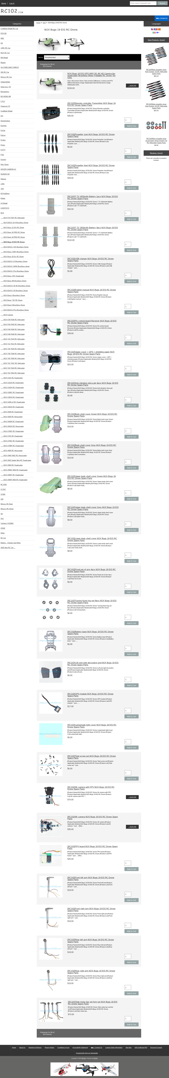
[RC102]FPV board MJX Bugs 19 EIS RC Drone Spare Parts (92, 847)
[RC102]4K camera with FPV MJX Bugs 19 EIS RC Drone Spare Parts (90, 788)
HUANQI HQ (5, 174)
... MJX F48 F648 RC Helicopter (13, 334)
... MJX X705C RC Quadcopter (12, 441)
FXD (2, 155)
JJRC (3, 184)
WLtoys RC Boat (7, 504)
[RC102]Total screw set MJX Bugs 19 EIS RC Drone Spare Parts (91, 757)
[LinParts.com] (84, 1075)
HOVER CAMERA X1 (8, 169)
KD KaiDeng (5, 193)
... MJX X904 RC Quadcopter (12, 465)
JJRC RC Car (5, 48)
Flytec (3, 145)
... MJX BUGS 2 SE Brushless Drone (14, 247)
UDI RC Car (5, 72)
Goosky (3, 159)
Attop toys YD (6, 87)
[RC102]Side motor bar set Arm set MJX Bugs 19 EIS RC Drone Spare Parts (92, 1003)
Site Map (129, 1047)
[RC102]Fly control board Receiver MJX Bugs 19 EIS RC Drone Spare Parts (91, 322)
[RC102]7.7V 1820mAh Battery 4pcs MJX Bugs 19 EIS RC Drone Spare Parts (92, 228)
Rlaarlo (3, 63)
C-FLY (3, 101)
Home (3, 3)
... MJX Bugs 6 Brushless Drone (13, 295)
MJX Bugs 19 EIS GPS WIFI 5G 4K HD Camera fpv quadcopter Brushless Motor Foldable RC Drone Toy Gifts (91, 75)
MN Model (4, 58)
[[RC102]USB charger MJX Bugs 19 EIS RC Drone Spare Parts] (50, 278)
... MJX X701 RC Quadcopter (12, 436)
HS (2, 43)
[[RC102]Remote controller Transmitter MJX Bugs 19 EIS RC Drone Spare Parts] (50, 123)
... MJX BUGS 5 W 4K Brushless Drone (15, 286)
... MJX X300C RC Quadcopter (12, 392)
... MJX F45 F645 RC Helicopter (13, 324)
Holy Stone (5, 164)
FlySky (3, 140)
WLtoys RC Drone (7, 509)
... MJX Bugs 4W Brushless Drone (13, 281)
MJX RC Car (5, 53)
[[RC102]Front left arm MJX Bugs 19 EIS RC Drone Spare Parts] (50, 897)
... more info (132, 85)
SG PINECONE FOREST (10, 67)
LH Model (4, 203)
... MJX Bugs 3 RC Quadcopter (12, 276)
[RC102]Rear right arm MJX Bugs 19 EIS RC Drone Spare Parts (91, 972)
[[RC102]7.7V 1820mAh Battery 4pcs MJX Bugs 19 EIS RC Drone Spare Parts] (50, 247)
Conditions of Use (63, 1047)
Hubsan (3, 179)
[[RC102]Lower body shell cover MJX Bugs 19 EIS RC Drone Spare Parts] (50, 558)
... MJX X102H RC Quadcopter (12, 387)
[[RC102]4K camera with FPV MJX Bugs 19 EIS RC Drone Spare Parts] (50, 806)
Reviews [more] (156, 153)
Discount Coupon (156, 1047)
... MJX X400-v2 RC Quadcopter (13, 402)
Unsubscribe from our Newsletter (87, 1053)
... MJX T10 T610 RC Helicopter (13, 339)
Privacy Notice (49, 1047)
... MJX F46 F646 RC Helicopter (13, 329)
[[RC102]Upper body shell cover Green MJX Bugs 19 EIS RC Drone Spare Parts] (50, 495)
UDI (2, 499)
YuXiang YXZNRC (7, 523)
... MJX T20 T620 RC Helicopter (13, 349)
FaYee (3, 130)
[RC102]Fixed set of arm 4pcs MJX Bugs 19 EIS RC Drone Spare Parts (91, 570)
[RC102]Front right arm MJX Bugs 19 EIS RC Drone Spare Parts (91, 909)
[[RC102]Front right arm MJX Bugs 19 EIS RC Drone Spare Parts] (50, 928)
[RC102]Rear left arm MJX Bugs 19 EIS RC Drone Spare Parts (90, 940)
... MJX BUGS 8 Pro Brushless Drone (15, 310)
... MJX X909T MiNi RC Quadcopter (14, 480)
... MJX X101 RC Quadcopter (12, 378)
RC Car (3, 538)
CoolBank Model (6, 111)
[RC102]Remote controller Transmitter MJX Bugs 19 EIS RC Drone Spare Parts (91, 104)
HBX (2, 38)
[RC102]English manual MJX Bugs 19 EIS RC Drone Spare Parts (91, 291)
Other (3, 533)
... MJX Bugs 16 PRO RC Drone (13, 232)
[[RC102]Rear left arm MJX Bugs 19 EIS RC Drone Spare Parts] (50, 959)
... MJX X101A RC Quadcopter (12, 383)
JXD (2, 189)
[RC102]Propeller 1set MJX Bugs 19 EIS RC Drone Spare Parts (91, 135)
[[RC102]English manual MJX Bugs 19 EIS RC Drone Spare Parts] (50, 309)
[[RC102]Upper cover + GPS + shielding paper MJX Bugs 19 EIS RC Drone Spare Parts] (50, 371)
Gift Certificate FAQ (141, 1047)
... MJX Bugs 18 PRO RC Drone (13, 237)
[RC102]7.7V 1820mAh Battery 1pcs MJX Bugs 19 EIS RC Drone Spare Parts (92, 197)
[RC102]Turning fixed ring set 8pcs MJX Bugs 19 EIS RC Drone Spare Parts (91, 601)
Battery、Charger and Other (11, 543)
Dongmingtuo (5, 121)
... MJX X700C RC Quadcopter (12, 431)
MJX (44, 22)
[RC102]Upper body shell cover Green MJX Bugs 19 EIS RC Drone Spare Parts (91, 477)
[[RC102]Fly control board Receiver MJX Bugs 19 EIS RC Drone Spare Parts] (50, 340)
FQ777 (3, 150)
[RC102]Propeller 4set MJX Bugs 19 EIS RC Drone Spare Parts (91, 166)
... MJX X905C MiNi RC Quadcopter (14, 470)
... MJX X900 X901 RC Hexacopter (14, 455)
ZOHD (3, 528)
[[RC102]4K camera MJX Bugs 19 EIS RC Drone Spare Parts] (50, 836)
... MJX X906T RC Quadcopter (12, 475)
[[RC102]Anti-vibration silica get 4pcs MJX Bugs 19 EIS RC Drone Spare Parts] (50, 402)
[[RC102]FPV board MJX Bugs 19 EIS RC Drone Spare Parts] (50, 866)
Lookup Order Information (113, 1047)
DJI (2, 116)
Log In (11, 3)
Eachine (3, 126)
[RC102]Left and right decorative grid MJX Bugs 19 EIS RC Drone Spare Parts (92, 663)
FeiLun (3, 135)
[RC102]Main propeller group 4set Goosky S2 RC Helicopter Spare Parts (156, 106)
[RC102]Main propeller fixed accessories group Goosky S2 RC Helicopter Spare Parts (156, 141)
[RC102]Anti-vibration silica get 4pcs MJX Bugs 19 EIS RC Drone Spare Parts (92, 384)
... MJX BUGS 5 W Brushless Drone (14, 291)
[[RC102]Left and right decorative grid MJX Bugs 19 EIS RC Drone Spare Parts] (50, 682)
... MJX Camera (7, 315)
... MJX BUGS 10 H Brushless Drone (14, 223)
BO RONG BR (6, 96)
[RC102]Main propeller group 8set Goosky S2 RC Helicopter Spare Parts (156, 72)
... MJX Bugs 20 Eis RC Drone (12, 257)
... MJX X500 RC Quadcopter (12, 412)
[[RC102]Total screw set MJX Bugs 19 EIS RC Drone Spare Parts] (50, 775)
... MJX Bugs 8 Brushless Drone (13, 305)
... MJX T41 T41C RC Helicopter (13, 363)
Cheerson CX (5, 106)
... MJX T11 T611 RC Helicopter (12, 344)
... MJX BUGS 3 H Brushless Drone (14, 261)
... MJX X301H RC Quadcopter (12, 397)
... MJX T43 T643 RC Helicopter (13, 368)
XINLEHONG (5, 82)
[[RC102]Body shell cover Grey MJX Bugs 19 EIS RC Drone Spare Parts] (50, 464)
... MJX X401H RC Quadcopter (12, 407)
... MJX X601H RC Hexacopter (12, 426)
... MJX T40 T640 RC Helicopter (13, 358)
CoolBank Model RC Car (9, 29)
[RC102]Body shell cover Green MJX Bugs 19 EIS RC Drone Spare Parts (92, 415)
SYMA (3, 494)
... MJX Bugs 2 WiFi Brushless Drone (15, 252)
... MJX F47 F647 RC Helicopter (13, 218)
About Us (22, 1047)
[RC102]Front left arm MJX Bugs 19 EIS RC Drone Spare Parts (90, 878)
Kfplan (3, 198)
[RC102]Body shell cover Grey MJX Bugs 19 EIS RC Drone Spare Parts (91, 446)
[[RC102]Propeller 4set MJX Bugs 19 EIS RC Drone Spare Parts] (50, 185)
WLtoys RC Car (6, 77)
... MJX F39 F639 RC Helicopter (13, 320)
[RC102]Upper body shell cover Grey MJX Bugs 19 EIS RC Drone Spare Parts (93, 508)
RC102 (84, 1058)
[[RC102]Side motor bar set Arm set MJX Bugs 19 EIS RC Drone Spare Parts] (51, 1021)
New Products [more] (156, 40)
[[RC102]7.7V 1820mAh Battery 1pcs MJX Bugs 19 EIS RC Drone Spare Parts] (50, 216)
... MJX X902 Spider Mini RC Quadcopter (16, 460)
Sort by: (40, 57)
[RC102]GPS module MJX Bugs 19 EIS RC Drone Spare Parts (90, 695)
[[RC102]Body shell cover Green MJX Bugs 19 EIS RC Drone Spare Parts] (50, 433)
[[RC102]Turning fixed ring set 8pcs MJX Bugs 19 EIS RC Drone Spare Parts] (50, 620)
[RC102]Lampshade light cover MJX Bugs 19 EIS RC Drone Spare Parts (91, 726)
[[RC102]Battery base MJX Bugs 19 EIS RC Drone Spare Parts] (50, 651)
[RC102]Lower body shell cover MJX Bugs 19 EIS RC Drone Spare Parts (92, 539)
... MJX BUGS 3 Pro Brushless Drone (15, 271)
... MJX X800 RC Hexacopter (12, 451)
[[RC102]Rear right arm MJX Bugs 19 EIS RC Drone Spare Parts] (50, 990)
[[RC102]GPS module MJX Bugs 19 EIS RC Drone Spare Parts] (50, 713)
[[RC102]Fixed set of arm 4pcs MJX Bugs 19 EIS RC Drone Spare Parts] (50, 589)
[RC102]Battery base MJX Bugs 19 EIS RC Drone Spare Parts (90, 632)
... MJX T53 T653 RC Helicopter (13, 373)
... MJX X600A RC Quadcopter (12, 421)
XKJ (2, 519)
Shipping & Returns (35, 1047)
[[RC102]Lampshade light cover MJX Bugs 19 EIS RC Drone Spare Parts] (50, 744)
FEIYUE (4, 33)
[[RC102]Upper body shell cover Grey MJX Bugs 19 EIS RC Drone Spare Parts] (50, 527)
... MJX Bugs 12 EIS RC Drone (12, 227)
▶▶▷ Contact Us (161, 18)
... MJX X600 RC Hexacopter (12, 417)
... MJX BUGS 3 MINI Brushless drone (15, 266)
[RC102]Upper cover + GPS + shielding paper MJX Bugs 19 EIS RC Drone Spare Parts (90, 353)
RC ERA (4, 485)
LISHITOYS (5, 208)
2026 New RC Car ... (8, 548)
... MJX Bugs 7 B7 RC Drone (11, 300)
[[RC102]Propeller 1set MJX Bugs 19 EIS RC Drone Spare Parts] (50, 154)
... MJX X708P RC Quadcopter (12, 446)
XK (2, 514)
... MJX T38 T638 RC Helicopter (13, 354)
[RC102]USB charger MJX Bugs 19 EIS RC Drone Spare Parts (90, 259)
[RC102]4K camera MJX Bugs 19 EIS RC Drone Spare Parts (92, 818)
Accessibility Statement (80, 1047)
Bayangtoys (5, 92)
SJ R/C (3, 489)
